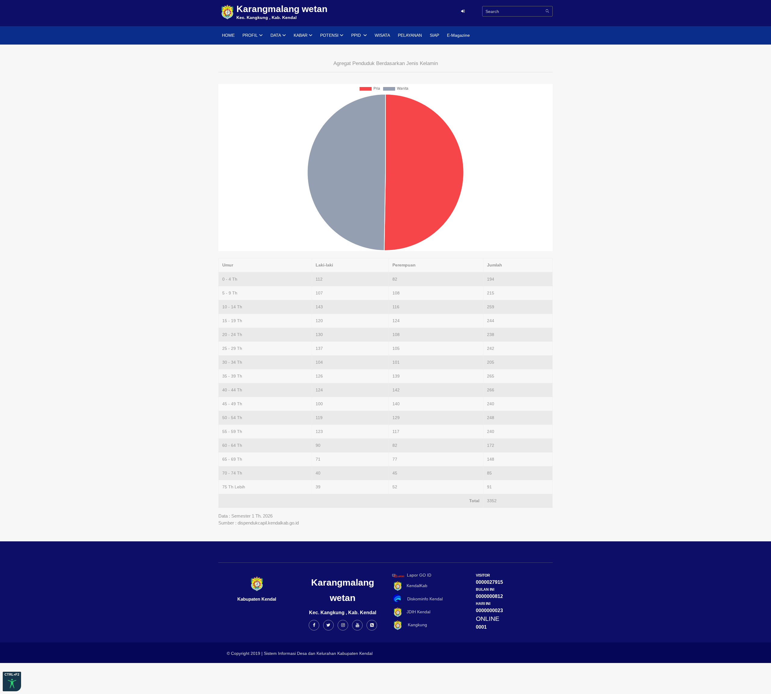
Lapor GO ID (419, 575)
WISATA (382, 35)
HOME (228, 35)
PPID (356, 35)
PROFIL (250, 35)
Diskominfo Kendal (423, 598)
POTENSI (329, 35)
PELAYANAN (410, 35)
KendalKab (415, 585)
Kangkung (415, 624)
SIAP (434, 35)
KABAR (300, 35)
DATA (275, 35)
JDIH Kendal (416, 612)
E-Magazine (458, 35)
